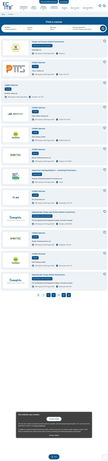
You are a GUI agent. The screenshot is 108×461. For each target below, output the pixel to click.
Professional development (23, 7)
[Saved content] (100, 6)
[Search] (103, 28)
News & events (75, 8)
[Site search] (104, 6)
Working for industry (43, 7)
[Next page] (69, 295)
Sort (55, 457)
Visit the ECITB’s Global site (49, 2)
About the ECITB (87, 8)
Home (3, 14)
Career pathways (34, 7)
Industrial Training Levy (54, 7)
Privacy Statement (39, 425)
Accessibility (64, 2)
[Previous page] (38, 295)
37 (63, 295)
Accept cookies (54, 419)
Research (64, 8)
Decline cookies (54, 435)
